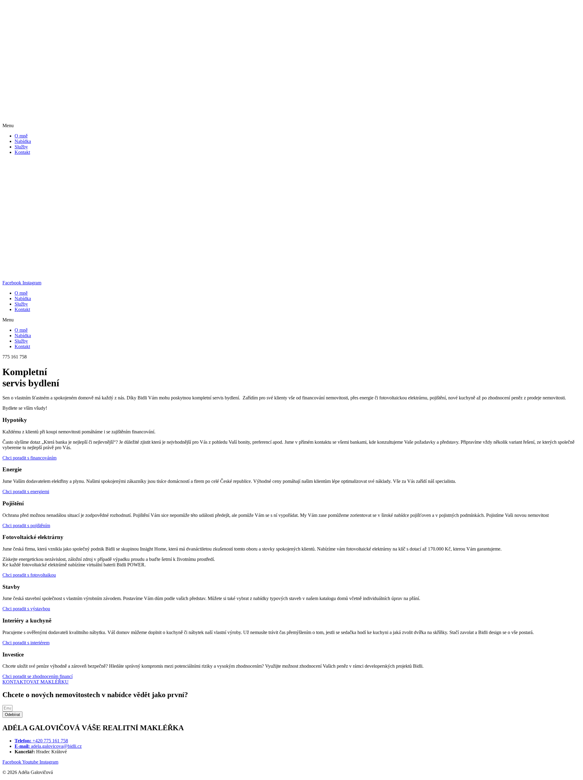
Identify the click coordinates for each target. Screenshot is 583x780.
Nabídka (23, 141)
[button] (291, 125)
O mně (21, 135)
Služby (21, 146)
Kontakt (22, 152)
